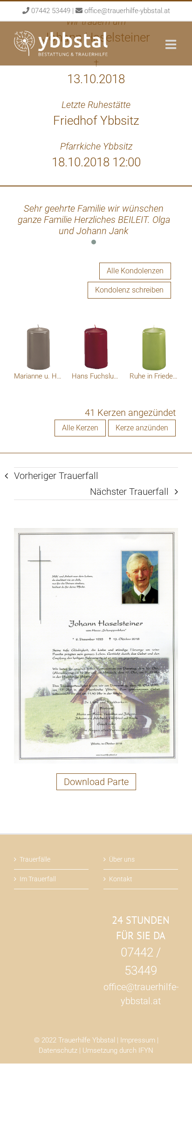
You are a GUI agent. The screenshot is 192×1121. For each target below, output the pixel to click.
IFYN (145, 1050)
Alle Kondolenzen (135, 270)
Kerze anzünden (142, 427)
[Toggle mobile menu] (171, 44)
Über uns (122, 859)
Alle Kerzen (80, 427)
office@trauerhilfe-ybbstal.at (127, 11)
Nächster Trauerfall (129, 491)
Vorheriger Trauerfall (56, 475)
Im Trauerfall (38, 879)
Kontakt (120, 879)
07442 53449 (50, 11)
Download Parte (96, 781)
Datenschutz (58, 1050)
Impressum (137, 1040)
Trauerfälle (35, 859)
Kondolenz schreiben (129, 290)
